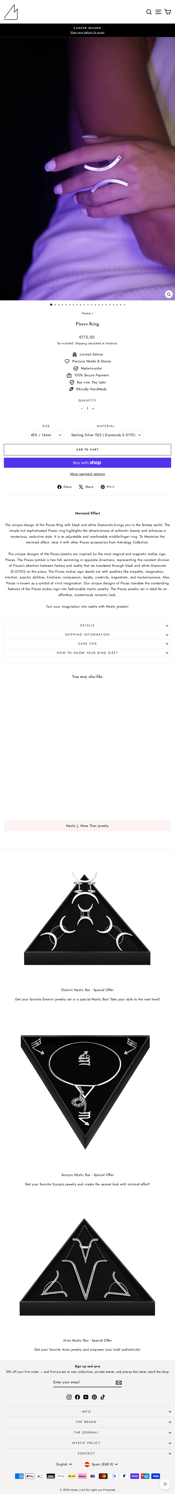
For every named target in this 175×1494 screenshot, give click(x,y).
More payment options (87, 473)
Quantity (87, 400)
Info (86, 1411)
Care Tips (87, 643)
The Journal (86, 1432)
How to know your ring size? (87, 653)
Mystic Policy (86, 1443)
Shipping (81, 343)
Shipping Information (87, 634)
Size (46, 426)
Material (106, 426)
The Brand (86, 1422)
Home (86, 313)
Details (87, 625)
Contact (86, 1453)
